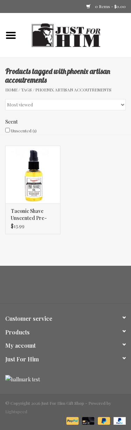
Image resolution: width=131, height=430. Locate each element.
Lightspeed (16, 411)
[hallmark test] (65, 379)
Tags (26, 89)
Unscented (24, 130)
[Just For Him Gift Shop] (76, 34)
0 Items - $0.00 (110, 6)
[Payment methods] (72, 420)
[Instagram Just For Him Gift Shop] (71, 287)
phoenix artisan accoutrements (73, 89)
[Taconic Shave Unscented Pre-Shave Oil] (32, 174)
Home (11, 89)
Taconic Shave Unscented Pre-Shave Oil (29, 215)
